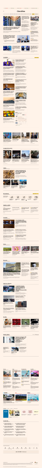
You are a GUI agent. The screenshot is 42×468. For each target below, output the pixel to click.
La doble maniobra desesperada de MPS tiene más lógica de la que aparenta (25, 381)
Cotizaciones (29, 199)
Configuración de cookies (12, 466)
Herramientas (6, 193)
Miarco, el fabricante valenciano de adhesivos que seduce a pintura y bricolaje (35, 252)
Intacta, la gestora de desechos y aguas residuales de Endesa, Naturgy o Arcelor (25, 252)
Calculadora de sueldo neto (11, 199)
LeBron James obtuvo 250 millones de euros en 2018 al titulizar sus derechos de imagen (8, 68)
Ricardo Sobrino (4, 163)
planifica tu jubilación (17, 448)
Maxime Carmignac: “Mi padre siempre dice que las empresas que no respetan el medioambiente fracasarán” (20, 340)
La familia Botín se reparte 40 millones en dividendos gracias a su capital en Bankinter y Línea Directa (20, 309)
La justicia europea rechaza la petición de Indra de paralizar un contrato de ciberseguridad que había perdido (21, 289)
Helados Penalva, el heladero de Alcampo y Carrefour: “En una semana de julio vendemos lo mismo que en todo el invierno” (16, 253)
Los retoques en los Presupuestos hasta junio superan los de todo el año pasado (21, 222)
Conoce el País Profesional (21, 452)
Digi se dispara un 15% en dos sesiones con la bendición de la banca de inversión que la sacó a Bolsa (34, 47)
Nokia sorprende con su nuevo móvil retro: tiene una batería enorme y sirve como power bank (35, 383)
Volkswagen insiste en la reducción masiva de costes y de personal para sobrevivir (35, 32)
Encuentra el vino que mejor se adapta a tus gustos (24, 414)
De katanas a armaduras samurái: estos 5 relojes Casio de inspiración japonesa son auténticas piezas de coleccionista (8, 427)
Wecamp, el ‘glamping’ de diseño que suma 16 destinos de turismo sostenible (20, 101)
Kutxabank (37, 334)
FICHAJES (13, 377)
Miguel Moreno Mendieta (21, 349)
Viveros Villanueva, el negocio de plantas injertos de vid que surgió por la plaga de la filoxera (7, 252)
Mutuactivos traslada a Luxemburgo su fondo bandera (14, 352)
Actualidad (5, 57)
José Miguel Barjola (14, 380)
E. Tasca (12, 188)
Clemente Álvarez (7, 30)
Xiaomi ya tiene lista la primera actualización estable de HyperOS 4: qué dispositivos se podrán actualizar (8, 424)
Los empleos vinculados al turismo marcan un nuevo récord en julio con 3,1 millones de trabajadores (8, 230)
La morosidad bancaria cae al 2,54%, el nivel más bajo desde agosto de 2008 (7, 80)
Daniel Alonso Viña (14, 255)
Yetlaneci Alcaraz (32, 34)
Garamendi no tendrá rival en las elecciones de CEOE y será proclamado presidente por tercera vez (20, 80)
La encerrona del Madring (18, 401)
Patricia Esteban (13, 384)
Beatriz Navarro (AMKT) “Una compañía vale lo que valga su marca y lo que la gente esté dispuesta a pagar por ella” (7, 382)
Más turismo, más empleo (15, 207)
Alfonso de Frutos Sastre (33, 380)
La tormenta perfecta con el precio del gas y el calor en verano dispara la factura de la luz (8, 106)
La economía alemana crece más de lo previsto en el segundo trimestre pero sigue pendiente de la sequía (8, 74)
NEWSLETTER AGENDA (36, 57)
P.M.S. (12, 162)
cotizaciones (30, 448)
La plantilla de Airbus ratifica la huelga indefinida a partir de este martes (8, 303)
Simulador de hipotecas (23, 199)
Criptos (4, 168)
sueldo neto (13, 448)
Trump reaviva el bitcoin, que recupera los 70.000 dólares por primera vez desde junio (14, 186)
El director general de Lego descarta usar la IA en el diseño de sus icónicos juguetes (8, 119)
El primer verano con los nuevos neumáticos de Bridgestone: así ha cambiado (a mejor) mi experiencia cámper (8, 402)
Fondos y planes (6, 334)
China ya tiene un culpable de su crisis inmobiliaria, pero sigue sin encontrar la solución (25, 140)
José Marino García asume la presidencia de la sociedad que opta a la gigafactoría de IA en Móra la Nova (21, 74)
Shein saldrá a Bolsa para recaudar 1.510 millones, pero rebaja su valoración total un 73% (34, 268)
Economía (5, 217)
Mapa (20, 466)
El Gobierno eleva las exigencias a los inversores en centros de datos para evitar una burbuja (11, 28)
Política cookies (8, 466)
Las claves (4, 207)
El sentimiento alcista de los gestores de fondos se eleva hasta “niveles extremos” (22, 348)
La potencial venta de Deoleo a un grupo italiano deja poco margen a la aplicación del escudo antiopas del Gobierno (21, 87)
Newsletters (22, 466)
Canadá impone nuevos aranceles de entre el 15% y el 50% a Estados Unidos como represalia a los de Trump (25, 18)
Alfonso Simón (16, 310)
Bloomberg (4, 69)
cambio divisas (21, 448)
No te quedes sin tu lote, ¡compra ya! (36, 414)
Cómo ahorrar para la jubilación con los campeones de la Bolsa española (6, 348)
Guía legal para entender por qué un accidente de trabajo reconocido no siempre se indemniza (16, 383)
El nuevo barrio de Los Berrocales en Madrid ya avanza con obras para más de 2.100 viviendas (25, 160)
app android (37, 448)
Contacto (4, 466)
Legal (13, 369)
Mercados (5, 260)
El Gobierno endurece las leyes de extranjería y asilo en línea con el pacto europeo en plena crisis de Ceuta (9, 37)
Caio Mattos (32, 275)
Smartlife (32, 369)
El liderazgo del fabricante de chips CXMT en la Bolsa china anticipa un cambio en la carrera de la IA (25, 270)
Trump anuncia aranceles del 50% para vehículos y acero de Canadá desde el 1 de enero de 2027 (8, 236)
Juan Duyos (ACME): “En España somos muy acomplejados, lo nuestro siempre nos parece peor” (6, 378)
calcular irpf (5, 448)
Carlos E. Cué (4, 39)
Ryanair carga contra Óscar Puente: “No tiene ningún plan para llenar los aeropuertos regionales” (8, 309)
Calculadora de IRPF (17, 199)
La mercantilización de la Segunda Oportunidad (34, 208)
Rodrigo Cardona (32, 26)
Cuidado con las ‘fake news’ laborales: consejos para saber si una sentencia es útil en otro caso (16, 387)
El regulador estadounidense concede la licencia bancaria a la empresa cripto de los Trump (22, 186)
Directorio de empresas (35, 199)
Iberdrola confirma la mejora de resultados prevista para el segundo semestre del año (20, 61)
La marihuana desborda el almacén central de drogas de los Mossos (25, 326)
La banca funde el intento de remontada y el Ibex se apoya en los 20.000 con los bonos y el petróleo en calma (16, 47)
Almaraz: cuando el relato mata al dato (15, 139)
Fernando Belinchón (5, 310)
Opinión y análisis (6, 205)
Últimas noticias (32, 38)
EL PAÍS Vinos (4, 408)
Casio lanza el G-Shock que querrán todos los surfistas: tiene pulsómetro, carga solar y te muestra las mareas (35, 387)
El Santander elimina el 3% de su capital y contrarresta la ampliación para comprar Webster (25, 263)
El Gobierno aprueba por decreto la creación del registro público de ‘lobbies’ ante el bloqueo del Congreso (9, 41)
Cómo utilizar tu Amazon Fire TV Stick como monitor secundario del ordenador (34, 379)
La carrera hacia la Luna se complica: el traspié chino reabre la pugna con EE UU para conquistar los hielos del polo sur (35, 327)
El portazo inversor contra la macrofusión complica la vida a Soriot (25, 208)
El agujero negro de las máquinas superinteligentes (16, 326)
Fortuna (4, 369)
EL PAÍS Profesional (15, 408)
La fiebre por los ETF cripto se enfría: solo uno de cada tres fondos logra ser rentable (6, 186)
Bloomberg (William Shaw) (33, 163)
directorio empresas (25, 448)
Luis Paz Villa (32, 254)
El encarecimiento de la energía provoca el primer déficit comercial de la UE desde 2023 (25, 25)
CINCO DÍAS (25, 272)
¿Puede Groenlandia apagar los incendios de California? (33, 401)
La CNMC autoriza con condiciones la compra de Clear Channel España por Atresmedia (21, 108)
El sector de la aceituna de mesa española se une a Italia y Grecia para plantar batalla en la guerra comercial (9, 429)
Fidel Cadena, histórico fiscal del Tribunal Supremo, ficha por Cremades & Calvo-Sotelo (16, 379)
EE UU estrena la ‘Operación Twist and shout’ (25, 384)
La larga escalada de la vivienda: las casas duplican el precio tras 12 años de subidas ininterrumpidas (20, 236)
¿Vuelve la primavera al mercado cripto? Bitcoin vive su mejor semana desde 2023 (20, 172)
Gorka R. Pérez (16, 237)
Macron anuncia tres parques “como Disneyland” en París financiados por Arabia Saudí (34, 141)
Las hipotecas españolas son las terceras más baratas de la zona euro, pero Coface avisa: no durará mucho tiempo (7, 160)
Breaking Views (23, 369)
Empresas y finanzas (7, 283)
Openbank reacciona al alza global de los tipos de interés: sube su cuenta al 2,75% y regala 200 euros (16, 160)
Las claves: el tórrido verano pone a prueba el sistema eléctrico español (7, 209)
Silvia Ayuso (22, 27)
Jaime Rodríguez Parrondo (17, 102)
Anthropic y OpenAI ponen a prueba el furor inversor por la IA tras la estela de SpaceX (34, 273)
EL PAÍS (30, 13)
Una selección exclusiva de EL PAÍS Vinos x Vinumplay (13, 417)
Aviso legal (6, 466)
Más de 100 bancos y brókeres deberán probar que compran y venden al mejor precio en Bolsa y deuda (11, 274)
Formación (8, 408)
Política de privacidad (15, 466)
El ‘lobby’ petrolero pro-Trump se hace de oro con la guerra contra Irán (20, 230)
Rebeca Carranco (23, 328)
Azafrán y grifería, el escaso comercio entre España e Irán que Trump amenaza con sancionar (7, 140)
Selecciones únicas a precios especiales (29, 414)
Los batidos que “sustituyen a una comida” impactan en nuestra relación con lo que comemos (7, 326)
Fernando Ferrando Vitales (14, 141)
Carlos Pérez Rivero (22, 102)
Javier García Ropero (17, 89)
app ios (33, 448)
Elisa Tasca (16, 174)
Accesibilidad (18, 466)
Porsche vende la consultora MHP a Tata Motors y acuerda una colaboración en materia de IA (20, 296)
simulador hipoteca (9, 448)
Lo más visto (5, 420)
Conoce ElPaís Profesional (36, 193)
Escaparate (11, 408)
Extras (4, 244)
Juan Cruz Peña (4, 30)
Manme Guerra (4, 380)
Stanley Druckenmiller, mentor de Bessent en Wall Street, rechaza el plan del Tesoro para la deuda (8, 92)
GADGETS (31, 377)
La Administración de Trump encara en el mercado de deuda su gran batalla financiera (20, 67)
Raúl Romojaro (4, 403)
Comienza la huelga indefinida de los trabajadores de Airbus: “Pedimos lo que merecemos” (34, 24)
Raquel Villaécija (32, 143)
